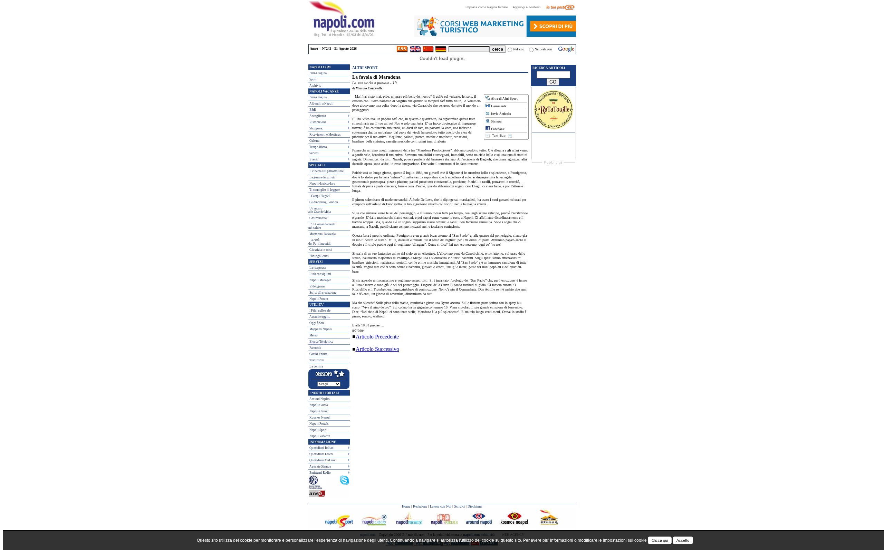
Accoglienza (317, 116)
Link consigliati (320, 274)
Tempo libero (318, 147)
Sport (313, 79)
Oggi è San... (317, 323)
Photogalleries (319, 256)
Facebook (497, 129)
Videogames (317, 286)
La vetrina (316, 366)
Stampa (496, 121)
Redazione (420, 506)
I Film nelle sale (319, 310)
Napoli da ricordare (322, 183)
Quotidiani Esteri (321, 454)
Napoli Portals (319, 423)
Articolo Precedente (377, 337)
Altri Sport (364, 68)
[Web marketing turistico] (495, 35)
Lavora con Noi (440, 506)
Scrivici (459, 506)
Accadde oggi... (319, 316)
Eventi (313, 159)
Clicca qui (660, 540)
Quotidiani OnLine (322, 460)
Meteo (313, 335)
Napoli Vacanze (319, 436)
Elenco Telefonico (321, 341)
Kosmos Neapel (319, 417)
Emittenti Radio (320, 472)
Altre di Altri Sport (504, 98)
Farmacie (315, 348)
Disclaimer (475, 506)
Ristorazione (317, 122)
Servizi (314, 153)
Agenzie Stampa (320, 466)
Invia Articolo (500, 114)
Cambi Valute (318, 354)
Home (406, 506)
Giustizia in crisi (320, 250)
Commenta (498, 106)
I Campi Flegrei (319, 196)
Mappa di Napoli (320, 329)
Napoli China (318, 411)
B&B (312, 109)
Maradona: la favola (322, 234)
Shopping (316, 128)
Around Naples (319, 399)
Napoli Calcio (318, 405)
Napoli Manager (320, 280)
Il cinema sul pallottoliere (326, 171)
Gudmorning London (323, 202)
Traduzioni (316, 360)
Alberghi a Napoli (321, 103)
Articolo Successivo (377, 349)
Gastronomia (318, 218)
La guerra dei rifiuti (322, 177)
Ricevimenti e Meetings (325, 134)
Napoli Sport (318, 430)
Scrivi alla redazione (322, 292)
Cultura (314, 141)
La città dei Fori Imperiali (320, 241)
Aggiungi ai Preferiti (529, 7)
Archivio (315, 85)
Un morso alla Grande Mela (319, 210)
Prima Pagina (318, 73)
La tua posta (317, 267)
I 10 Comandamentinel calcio (321, 226)
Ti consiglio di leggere (324, 189)
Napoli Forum (318, 299)
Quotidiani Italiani (322, 448)
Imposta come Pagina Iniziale (488, 7)
